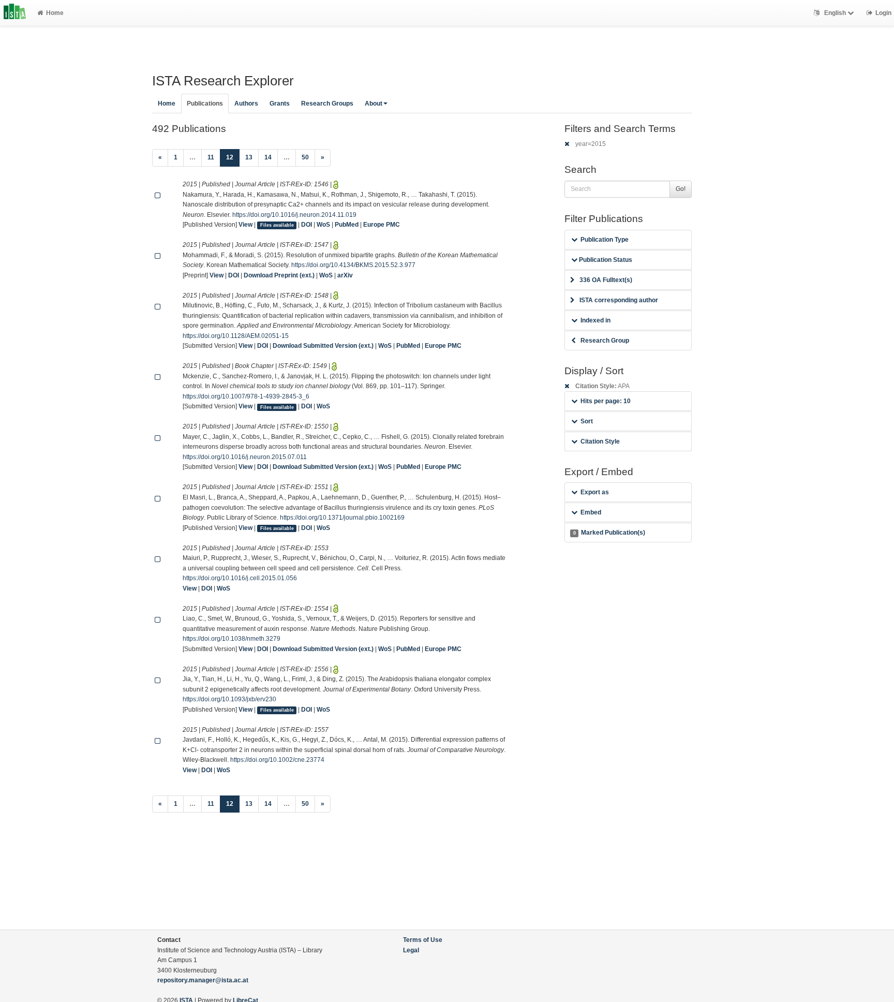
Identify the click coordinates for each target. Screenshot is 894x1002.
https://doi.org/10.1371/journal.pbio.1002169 (342, 517)
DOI (306, 224)
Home (55, 13)
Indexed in (595, 320)
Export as (594, 492)
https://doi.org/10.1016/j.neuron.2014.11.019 (294, 214)
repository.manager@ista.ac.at (202, 980)
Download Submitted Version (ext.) (323, 345)
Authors (246, 103)
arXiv (345, 275)
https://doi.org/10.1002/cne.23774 (277, 759)
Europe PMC (381, 224)
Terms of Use (422, 940)
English (835, 13)
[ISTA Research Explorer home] (14, 13)
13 (248, 157)
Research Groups (327, 103)
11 (210, 157)
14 (268, 157)
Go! (681, 189)
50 (305, 157)
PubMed (347, 224)
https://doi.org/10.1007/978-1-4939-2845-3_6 (246, 396)
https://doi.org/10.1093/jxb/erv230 (229, 699)
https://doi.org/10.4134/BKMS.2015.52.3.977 (353, 265)
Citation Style (600, 441)
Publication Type (604, 239)
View (245, 224)
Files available (277, 225)
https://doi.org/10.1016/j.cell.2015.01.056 (240, 578)
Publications (205, 103)
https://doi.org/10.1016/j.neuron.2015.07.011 (245, 457)
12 (233, 157)
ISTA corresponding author (618, 300)
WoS (323, 224)
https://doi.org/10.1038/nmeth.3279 (231, 638)
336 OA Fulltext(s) (605, 280)
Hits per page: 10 (605, 401)
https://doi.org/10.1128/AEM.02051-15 (236, 336)
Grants (280, 103)
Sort (586, 421)
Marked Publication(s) (609, 532)
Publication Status (604, 259)
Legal (411, 950)
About (373, 103)
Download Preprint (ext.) (279, 275)
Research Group (604, 340)
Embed (590, 512)
